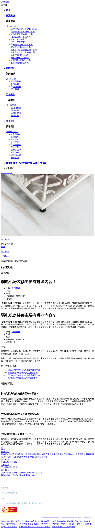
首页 (8, 10)
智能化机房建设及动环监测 (23, 52)
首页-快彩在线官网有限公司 (64, 521)
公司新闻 (15, 84)
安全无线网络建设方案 (21, 47)
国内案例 (15, 110)
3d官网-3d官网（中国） (41, 521)
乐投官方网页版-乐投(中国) (63, 527)
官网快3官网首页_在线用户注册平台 (34, 527)
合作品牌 (15, 158)
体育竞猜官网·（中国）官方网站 (15, 521)
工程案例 (10, 94)
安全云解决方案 (18, 42)
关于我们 (10, 121)
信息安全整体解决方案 (21, 37)
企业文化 (15, 142)
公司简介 (15, 137)
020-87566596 (6, 173)
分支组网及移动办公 (20, 58)
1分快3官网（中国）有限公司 (62, 524)
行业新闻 (15, 89)
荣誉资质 (15, 147)
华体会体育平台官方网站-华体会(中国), (26, 163)
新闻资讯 (10, 68)
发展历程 (15, 152)
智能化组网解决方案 (20, 63)
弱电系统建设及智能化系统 (23, 32)
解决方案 (10, 15)
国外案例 (15, 116)
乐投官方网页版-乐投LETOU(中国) (33, 524)
